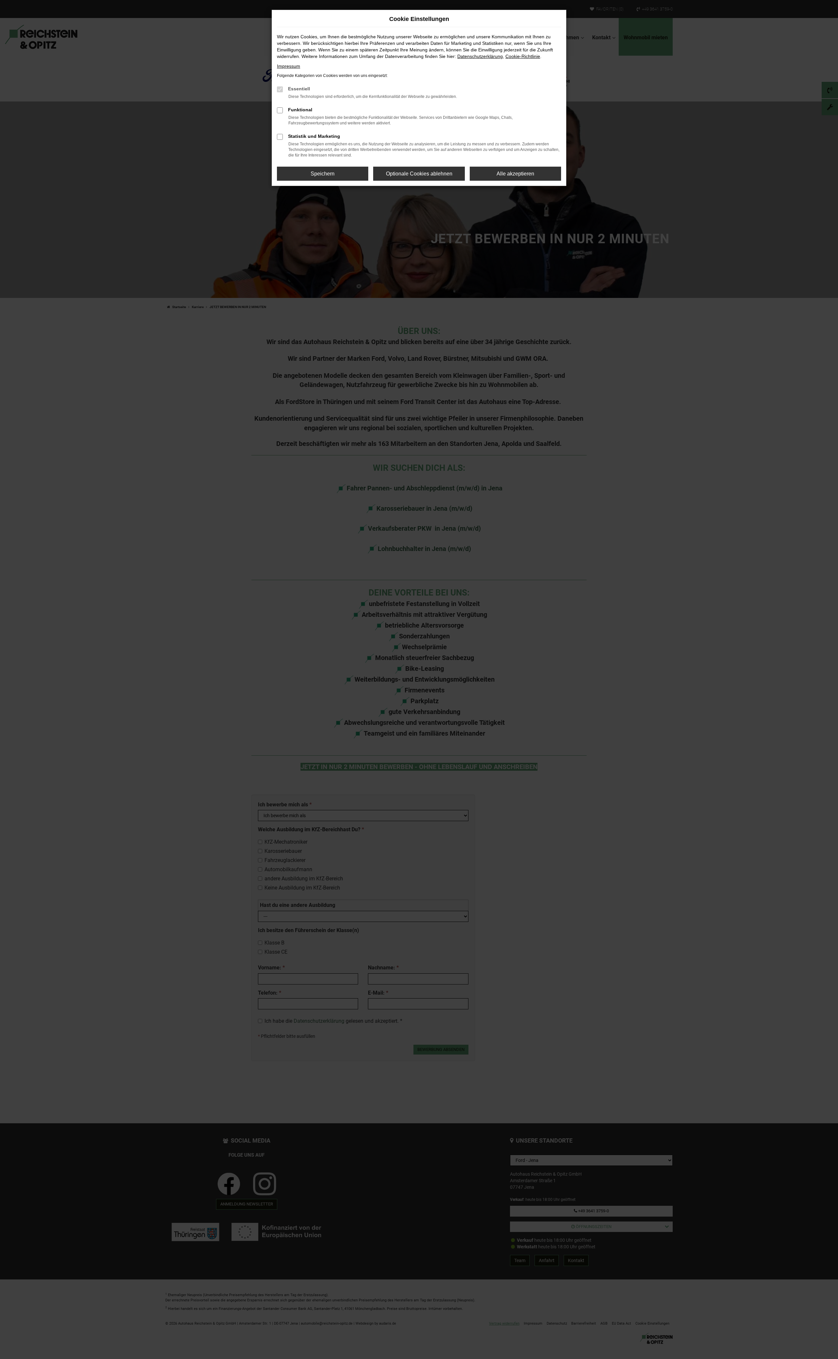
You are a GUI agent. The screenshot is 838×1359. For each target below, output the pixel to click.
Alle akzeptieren (515, 173)
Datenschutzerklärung (480, 56)
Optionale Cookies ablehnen (419, 173)
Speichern (323, 173)
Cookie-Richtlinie (522, 56)
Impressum (288, 66)
